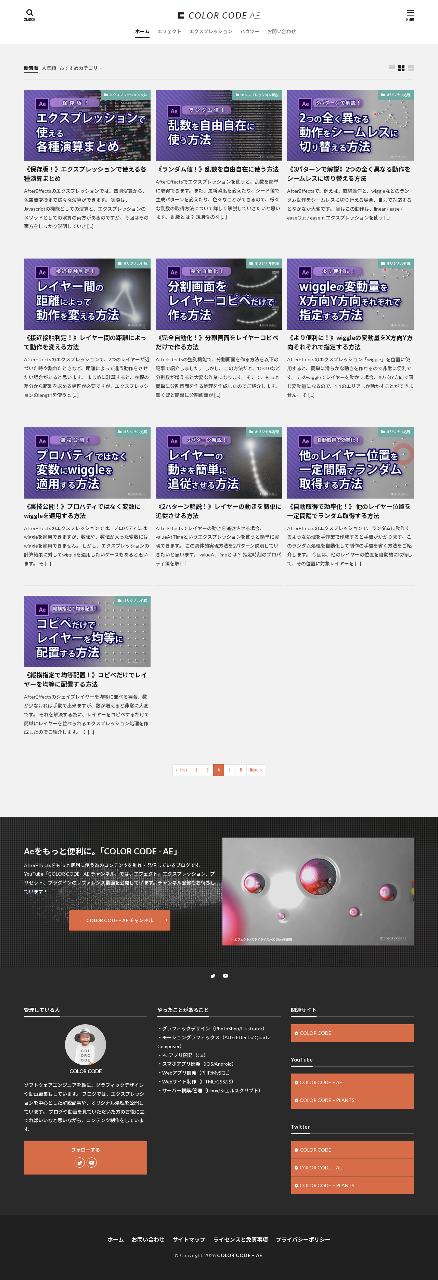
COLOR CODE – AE (321, 1082)
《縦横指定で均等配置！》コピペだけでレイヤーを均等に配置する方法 (85, 679)
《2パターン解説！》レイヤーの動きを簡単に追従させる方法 (219, 511)
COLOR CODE (315, 1033)
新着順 (31, 68)
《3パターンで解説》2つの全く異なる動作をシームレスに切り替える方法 (349, 173)
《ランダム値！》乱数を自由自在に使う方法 (217, 169)
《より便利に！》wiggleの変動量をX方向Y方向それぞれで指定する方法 (350, 342)
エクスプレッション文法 (128, 95)
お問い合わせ (281, 31)
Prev (183, 770)
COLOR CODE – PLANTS (327, 1100)
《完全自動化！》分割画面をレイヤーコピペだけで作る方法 (217, 342)
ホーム (142, 31)
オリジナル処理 (398, 95)
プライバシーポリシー (303, 1239)
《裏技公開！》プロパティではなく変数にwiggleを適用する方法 (82, 511)
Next (254, 770)
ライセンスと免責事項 (240, 1239)
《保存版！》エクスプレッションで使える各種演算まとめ (85, 173)
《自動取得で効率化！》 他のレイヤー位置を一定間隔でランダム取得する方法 (349, 511)
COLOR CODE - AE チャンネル (119, 920)
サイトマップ (188, 1239)
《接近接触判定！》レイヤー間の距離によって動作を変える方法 (85, 342)
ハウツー (249, 31)
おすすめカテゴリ (79, 68)
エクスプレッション (210, 31)
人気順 (49, 68)
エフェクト (169, 31)
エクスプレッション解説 (260, 95)
